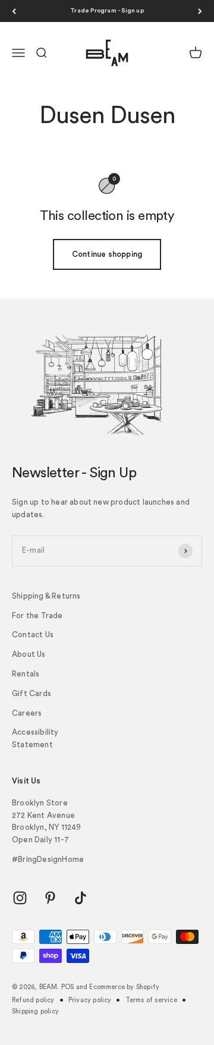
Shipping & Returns (46, 596)
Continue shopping (107, 254)
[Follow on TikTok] (81, 898)
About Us (29, 654)
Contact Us (33, 634)
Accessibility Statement (35, 738)
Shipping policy (35, 1011)
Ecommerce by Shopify (124, 987)
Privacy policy (90, 1000)
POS (67, 987)
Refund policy (33, 1000)
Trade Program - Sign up (107, 11)
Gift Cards (31, 693)
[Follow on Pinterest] (50, 898)
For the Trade (37, 615)
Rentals (25, 674)
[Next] (200, 11)
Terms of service (151, 1000)
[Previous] (14, 11)
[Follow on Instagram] (20, 898)
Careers (27, 713)
